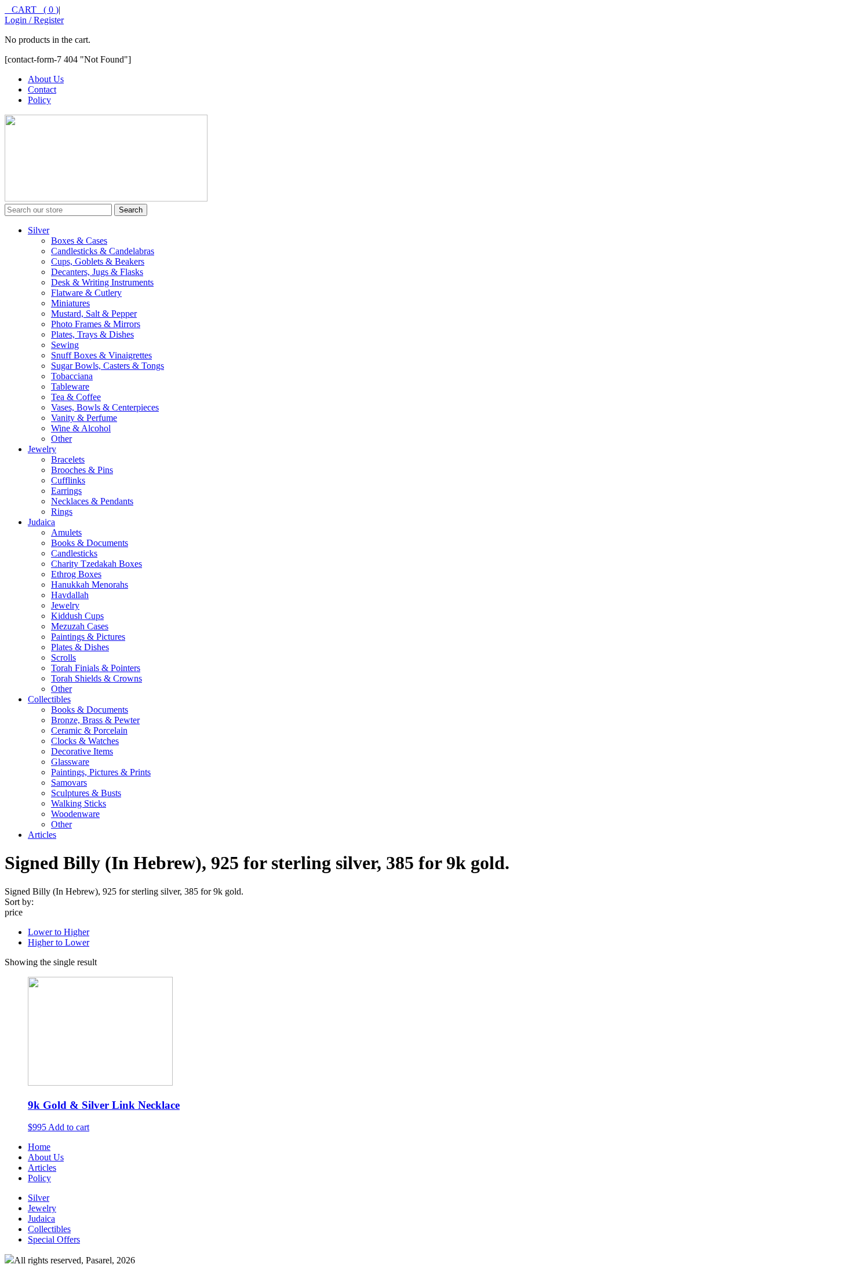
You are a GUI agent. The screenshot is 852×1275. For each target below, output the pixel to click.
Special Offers (54, 1239)
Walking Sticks (78, 803)
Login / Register (34, 20)
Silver (38, 230)
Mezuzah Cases (79, 626)
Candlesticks (74, 553)
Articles (42, 835)
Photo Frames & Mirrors (95, 324)
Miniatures (70, 303)
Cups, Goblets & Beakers (97, 261)
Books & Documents (89, 543)
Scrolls (63, 657)
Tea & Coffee (76, 397)
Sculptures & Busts (86, 793)
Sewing (65, 345)
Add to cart (68, 1127)
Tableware (70, 386)
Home (39, 1147)
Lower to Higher (58, 932)
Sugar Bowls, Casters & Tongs (107, 366)
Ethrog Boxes (76, 574)
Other (61, 439)
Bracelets (68, 459)
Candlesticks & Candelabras (102, 251)
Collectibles (49, 699)
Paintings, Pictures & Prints (101, 772)
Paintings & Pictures (88, 637)
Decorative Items (82, 751)
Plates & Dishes (80, 647)
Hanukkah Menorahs (89, 584)
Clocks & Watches (85, 741)
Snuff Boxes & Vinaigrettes (101, 355)
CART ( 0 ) (32, 9)
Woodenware (75, 814)
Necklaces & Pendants (92, 501)
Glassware (70, 762)
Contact (42, 89)
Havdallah (70, 595)
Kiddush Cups (77, 616)
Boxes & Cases (79, 241)
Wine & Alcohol (81, 428)
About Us (46, 79)
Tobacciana (72, 376)
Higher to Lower (58, 942)
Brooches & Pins (82, 470)
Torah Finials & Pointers (95, 668)
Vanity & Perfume (84, 418)
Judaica (41, 522)
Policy (39, 100)
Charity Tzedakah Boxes (96, 564)
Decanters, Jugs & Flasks (97, 272)
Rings (61, 511)
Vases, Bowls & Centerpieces (105, 407)
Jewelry (42, 449)
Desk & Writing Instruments (102, 282)
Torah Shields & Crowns (96, 678)
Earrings (66, 491)
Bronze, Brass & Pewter (95, 720)
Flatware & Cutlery (86, 293)
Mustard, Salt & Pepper (94, 313)
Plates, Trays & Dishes (92, 334)
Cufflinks (68, 480)
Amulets (66, 532)
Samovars (69, 782)
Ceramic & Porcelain (89, 730)
